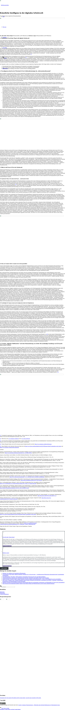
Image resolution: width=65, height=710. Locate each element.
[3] (15, 184)
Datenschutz (2, 593)
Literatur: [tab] (2, 449)
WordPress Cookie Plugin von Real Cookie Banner (10, 709)
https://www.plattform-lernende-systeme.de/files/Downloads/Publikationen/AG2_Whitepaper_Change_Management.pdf (18, 523)
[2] (26, 57)
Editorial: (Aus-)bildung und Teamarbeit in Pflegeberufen (14, 573)
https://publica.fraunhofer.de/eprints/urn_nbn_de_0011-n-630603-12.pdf (14, 487)
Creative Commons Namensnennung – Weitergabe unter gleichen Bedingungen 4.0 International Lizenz (39, 705)
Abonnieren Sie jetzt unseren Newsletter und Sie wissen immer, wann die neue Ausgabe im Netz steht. (20, 697)
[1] (31, 54)
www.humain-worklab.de (13, 438)
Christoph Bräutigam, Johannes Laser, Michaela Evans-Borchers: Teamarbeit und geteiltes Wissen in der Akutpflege (26, 577)
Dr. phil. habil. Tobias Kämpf (8, 537)
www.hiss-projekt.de (26, 438)
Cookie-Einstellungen (4, 594)
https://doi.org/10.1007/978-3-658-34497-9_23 (47, 495)
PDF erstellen (4, 568)
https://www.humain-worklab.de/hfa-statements (9, 447)
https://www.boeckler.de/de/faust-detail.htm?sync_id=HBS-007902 (18, 452)
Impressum (2, 591)
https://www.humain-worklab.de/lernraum (43, 444)
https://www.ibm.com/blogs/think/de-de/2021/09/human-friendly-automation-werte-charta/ (43, 446)
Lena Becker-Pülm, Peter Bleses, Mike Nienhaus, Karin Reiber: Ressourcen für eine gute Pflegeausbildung (24, 576)
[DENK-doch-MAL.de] (4, 5)
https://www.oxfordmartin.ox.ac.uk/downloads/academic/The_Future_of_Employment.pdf (18, 483)
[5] (58, 372)
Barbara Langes (6, 552)
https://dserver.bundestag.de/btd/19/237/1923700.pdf (31, 480)
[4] (47, 334)
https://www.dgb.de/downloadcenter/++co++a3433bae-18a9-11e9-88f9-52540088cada (27, 476)
